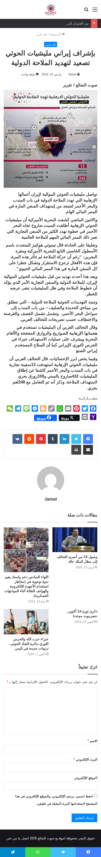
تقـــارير (41, 34)
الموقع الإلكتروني (85, 778)
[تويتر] (76, 439)
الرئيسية (56, 34)
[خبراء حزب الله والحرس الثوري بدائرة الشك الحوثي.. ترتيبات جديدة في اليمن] (26, 621)
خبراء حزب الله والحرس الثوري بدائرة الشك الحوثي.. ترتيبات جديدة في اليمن (29, 643)
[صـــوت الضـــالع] (51, 9)
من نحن (11, 838)
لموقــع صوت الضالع (51, 838)
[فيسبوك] (88, 439)
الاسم (92, 741)
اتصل (25, 838)
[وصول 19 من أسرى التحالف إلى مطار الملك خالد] (74, 539)
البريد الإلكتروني (85, 759)
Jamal (72, 74)
